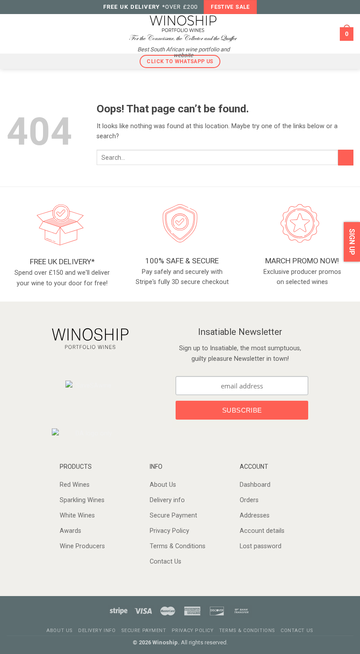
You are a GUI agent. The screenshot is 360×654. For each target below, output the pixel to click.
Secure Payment (173, 515)
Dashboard (255, 485)
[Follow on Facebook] (83, 366)
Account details (262, 531)
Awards (70, 531)
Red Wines (75, 485)
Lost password (260, 546)
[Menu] (12, 33)
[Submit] (345, 157)
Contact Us (165, 561)
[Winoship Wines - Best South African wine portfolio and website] (183, 28)
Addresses (255, 515)
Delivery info (167, 500)
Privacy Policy (169, 531)
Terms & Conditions (177, 546)
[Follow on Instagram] (94, 366)
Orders (249, 500)
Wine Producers (82, 546)
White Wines (77, 515)
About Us (163, 485)
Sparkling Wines (82, 500)
